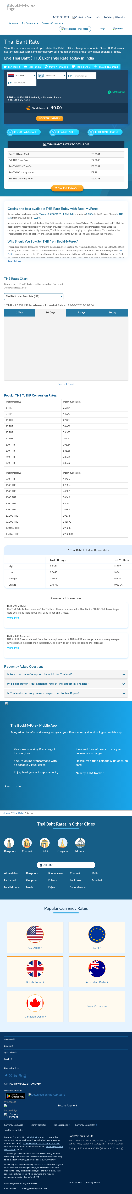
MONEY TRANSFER (58, 67)
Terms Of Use (75, 1183)
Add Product (118, 92)
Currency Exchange (14, 1125)
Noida (29, 887)
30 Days (51, 312)
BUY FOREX (14, 67)
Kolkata (52, 880)
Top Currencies (29, 23)
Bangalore (32, 873)
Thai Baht (18, 813)
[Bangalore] (9, 843)
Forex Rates (82, 29)
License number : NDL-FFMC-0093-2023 (41, 1143)
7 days (81, 312)
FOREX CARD (83, 67)
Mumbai (97, 880)
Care (88, 17)
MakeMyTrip (33, 1137)
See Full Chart (66, 384)
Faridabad (10, 880)
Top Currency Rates (14, 1130)
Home (6, 813)
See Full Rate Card (68, 188)
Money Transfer (39, 1125)
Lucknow (75, 880)
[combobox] (21, 75)
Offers (119, 29)
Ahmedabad (11, 873)
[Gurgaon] (62, 843)
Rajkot (52, 887)
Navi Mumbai (12, 887)
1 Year (19, 312)
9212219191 (62, 17)
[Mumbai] (80, 843)
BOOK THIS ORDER (49, 118)
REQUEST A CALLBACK (25, 132)
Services (12, 23)
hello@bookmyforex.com (34, 1189)
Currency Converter (51, 23)
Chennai (75, 873)
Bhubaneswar (56, 873)
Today (112, 312)
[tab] (66, 674)
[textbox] (21, 75)
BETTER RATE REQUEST (106, 132)
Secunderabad (78, 887)
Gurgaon (31, 880)
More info (13, 617)
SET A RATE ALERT (66, 132)
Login (97, 17)
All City (47, 865)
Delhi (95, 873)
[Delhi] (45, 843)
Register (108, 17)
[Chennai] (27, 843)
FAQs (102, 29)
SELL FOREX (35, 67)
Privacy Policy (93, 1183)
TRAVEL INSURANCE (108, 67)
